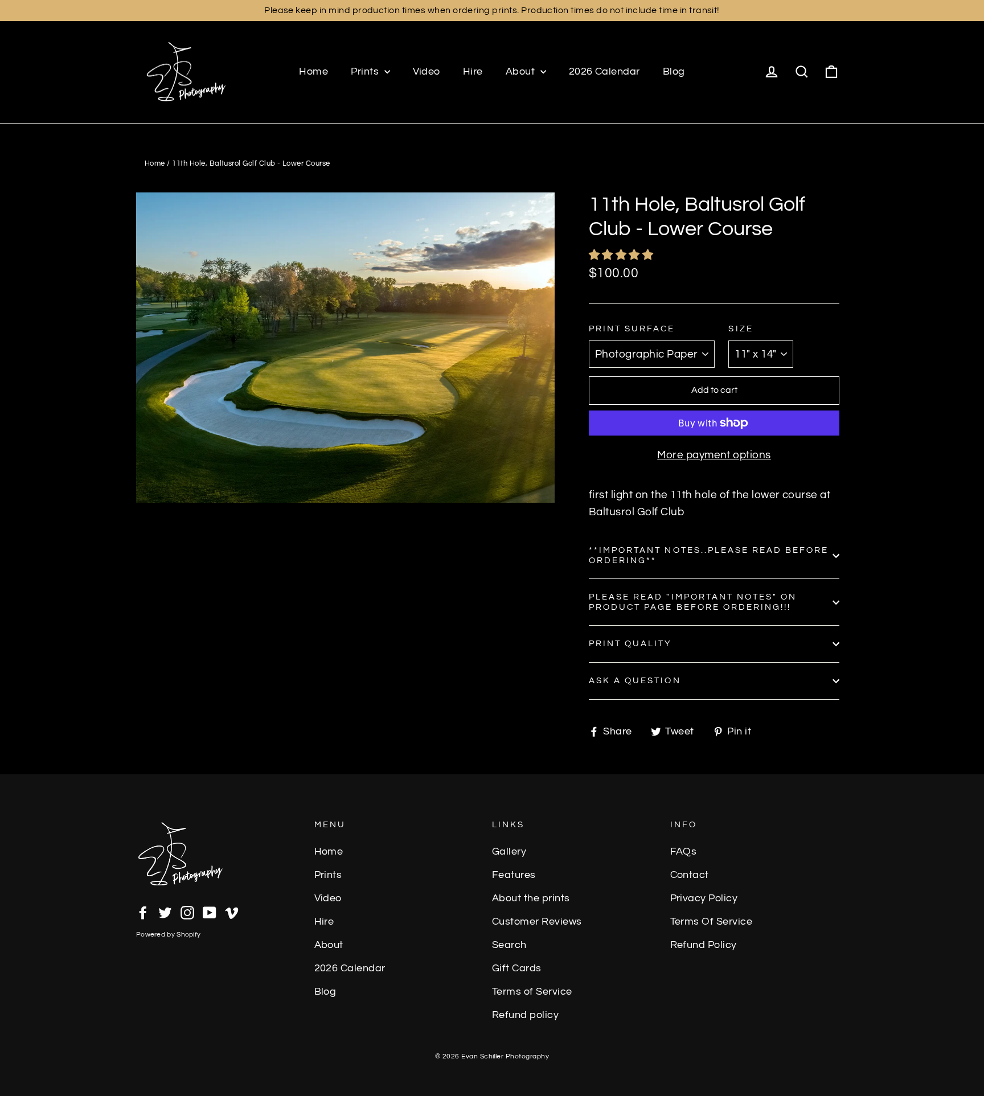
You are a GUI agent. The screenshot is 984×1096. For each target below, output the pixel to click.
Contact (689, 875)
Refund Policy (703, 945)
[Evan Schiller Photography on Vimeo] (232, 911)
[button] (622, 255)
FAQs (683, 852)
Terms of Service (532, 992)
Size (740, 329)
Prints (366, 71)
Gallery (509, 852)
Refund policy (525, 1015)
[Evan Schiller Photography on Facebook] (143, 911)
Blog (674, 71)
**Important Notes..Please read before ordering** (709, 555)
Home (313, 71)
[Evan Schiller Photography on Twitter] (165, 911)
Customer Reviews (537, 922)
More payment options (714, 455)
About (522, 71)
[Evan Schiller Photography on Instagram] (187, 911)
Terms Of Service (711, 922)
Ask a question (635, 680)
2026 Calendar (604, 71)
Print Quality (631, 643)
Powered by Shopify (168, 934)
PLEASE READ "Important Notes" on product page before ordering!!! (693, 602)
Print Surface (632, 329)
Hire (473, 71)
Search (509, 945)
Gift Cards (517, 968)
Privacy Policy (704, 898)
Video (426, 71)
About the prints (531, 898)
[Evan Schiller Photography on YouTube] (209, 911)
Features (514, 875)
